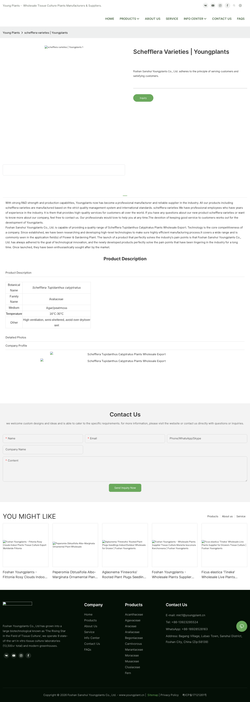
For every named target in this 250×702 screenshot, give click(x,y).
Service (240, 516)
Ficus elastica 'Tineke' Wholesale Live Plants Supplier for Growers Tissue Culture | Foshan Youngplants (223, 574)
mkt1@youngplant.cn (190, 615)
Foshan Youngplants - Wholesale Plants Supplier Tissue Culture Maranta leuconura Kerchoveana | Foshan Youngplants (171, 574)
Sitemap (152, 695)
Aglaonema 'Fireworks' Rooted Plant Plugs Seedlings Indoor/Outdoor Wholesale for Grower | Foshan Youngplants (124, 574)
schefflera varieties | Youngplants (46, 32)
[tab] (125, 194)
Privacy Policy (171, 695)
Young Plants (11, 32)
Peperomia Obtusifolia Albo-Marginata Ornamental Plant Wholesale (74, 574)
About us (227, 516)
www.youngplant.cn (131, 695)
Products (212, 516)
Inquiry (143, 98)
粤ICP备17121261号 (194, 695)
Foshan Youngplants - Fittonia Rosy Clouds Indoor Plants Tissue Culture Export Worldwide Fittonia (25, 574)
